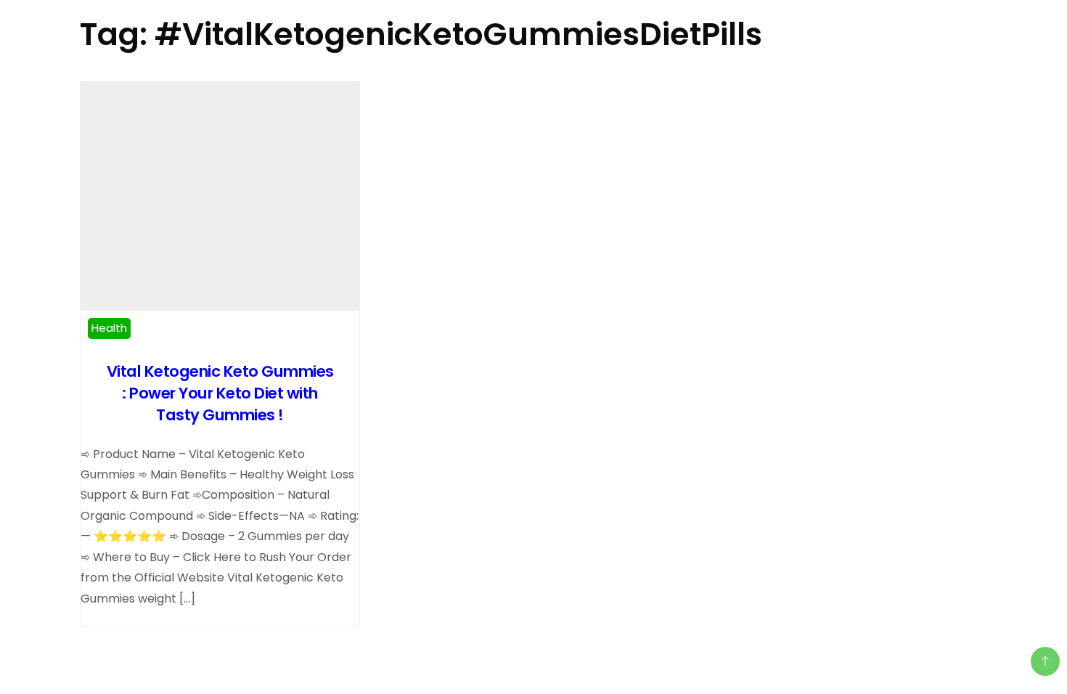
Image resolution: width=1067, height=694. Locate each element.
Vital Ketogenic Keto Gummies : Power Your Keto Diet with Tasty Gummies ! (220, 393)
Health (109, 327)
